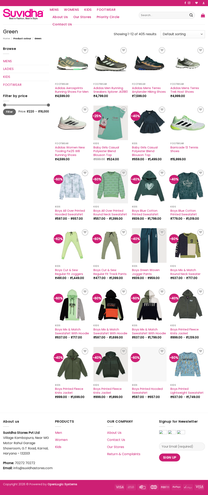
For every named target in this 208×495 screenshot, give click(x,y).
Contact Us (116, 439)
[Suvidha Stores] (23, 15)
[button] (203, 15)
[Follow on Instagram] (189, 3)
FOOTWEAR (106, 9)
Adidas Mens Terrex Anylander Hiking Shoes (149, 90)
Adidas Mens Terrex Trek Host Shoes (184, 90)
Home (6, 38)
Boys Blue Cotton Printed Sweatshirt (145, 212)
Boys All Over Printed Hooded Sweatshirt (70, 212)
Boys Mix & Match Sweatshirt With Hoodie (72, 331)
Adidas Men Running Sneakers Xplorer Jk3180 (110, 90)
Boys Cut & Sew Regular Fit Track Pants (110, 272)
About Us (60, 17)
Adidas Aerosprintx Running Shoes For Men (72, 90)
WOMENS (71, 9)
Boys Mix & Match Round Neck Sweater (185, 272)
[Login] (203, 2)
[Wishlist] (196, 2)
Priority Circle (108, 17)
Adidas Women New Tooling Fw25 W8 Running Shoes (70, 151)
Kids (58, 447)
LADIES (8, 69)
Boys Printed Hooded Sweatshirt (147, 391)
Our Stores (82, 17)
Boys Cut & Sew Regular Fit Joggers (69, 272)
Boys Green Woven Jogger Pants (146, 272)
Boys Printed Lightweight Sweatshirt (187, 391)
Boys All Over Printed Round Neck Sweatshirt (110, 212)
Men (58, 432)
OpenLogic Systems (62, 484)
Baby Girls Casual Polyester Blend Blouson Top (106, 151)
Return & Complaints (123, 454)
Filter (9, 111)
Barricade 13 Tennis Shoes (184, 149)
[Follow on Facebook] (185, 3)
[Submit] (191, 15)
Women (61, 439)
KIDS (88, 9)
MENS (54, 9)
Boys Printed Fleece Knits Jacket (184, 331)
